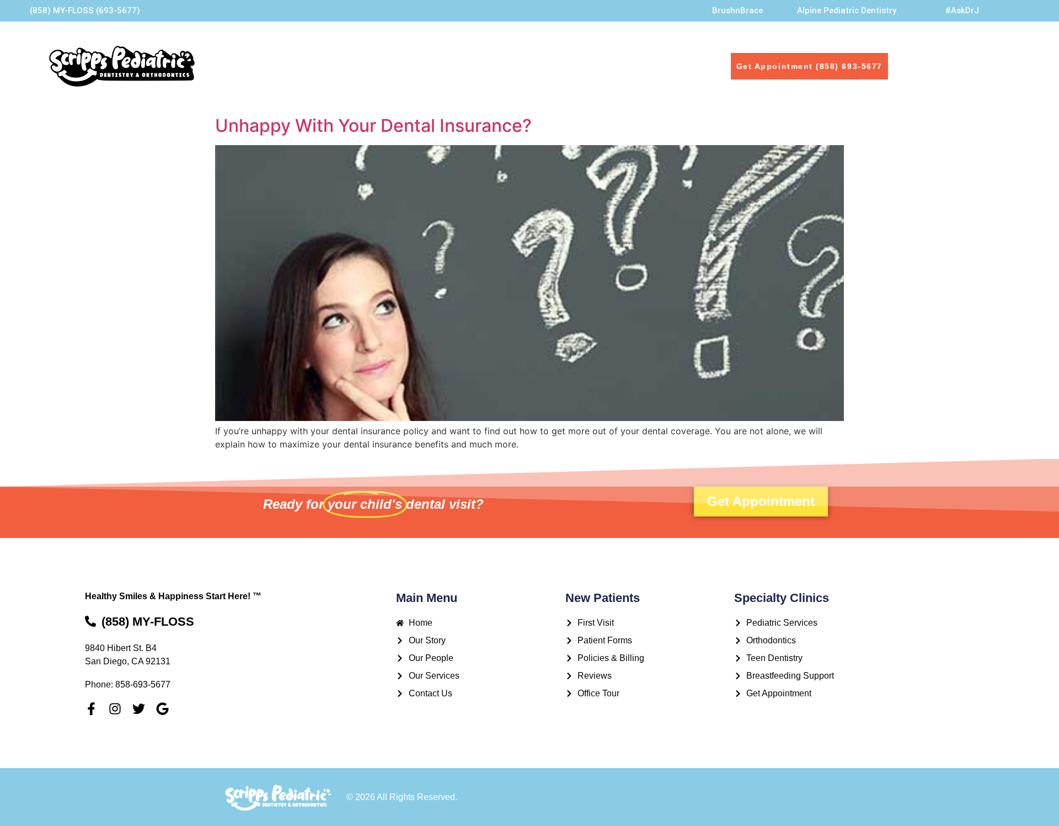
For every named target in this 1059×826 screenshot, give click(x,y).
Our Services (496, 66)
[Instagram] (115, 708)
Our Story (348, 66)
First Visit (562, 66)
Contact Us (625, 66)
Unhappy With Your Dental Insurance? (373, 125)
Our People (411, 66)
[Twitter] (138, 708)
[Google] (162, 708)
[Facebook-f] (91, 708)
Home (295, 66)
